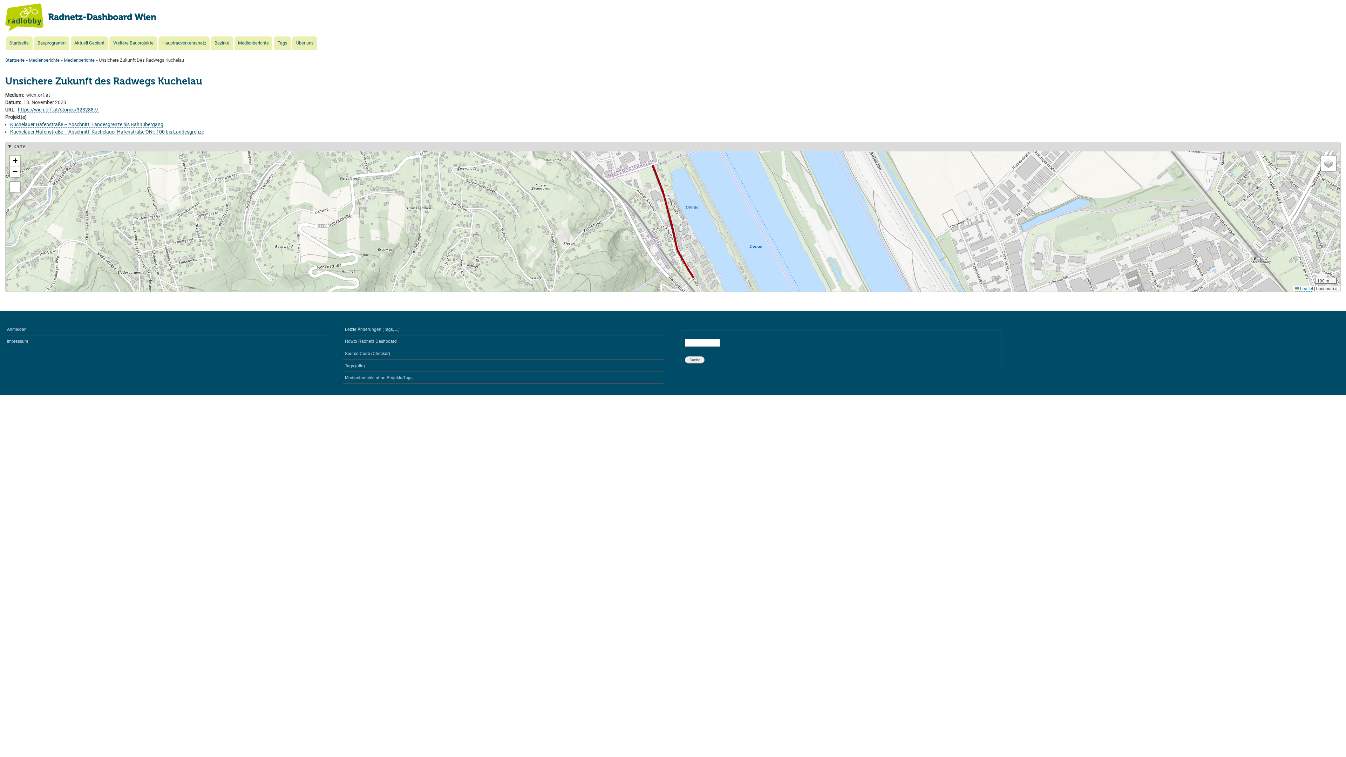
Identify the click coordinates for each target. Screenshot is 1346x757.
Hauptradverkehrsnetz (184, 43)
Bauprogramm (52, 43)
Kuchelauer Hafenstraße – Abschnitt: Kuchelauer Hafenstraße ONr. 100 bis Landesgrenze (107, 132)
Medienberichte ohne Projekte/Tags (379, 377)
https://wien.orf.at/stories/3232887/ (58, 109)
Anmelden (17, 329)
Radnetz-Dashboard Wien (102, 17)
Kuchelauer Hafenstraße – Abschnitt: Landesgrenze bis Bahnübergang (86, 124)
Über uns (305, 43)
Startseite (19, 43)
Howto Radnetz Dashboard (371, 341)
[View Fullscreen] (15, 187)
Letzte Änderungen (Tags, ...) (372, 329)
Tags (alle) (355, 365)
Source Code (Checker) (367, 353)
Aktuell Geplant (89, 43)
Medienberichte (253, 43)
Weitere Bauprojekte (133, 43)
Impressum (17, 341)
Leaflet (1306, 288)
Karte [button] (19, 146)
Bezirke (222, 43)
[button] (15, 161)
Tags (282, 43)
